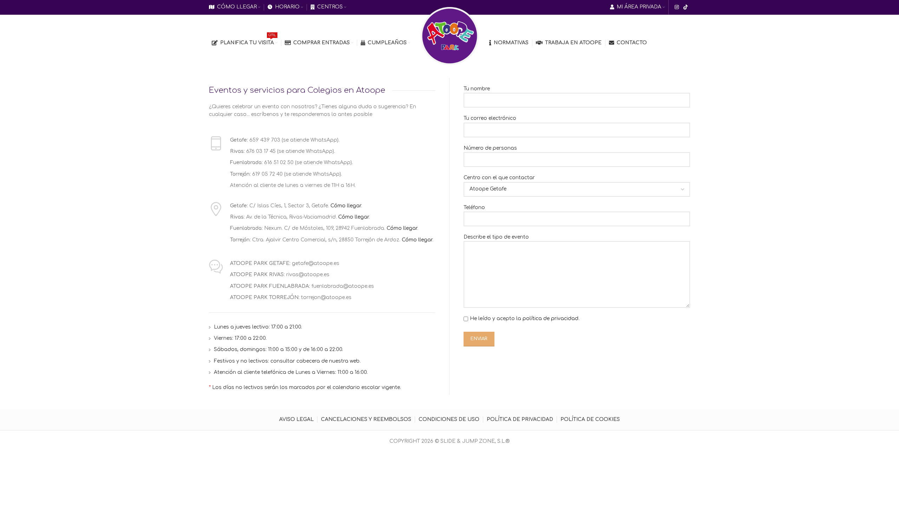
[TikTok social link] (685, 7)
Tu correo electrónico (490, 118)
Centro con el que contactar (499, 177)
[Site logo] (450, 35)
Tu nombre (477, 88)
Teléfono (474, 207)
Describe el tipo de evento (496, 237)
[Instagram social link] (676, 7)
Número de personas (490, 148)
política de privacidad (550, 318)
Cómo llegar (345, 205)
